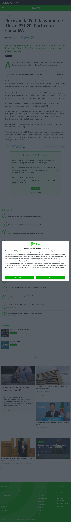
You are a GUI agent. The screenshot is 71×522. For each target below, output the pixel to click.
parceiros (19, 251)
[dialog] (35, 261)
